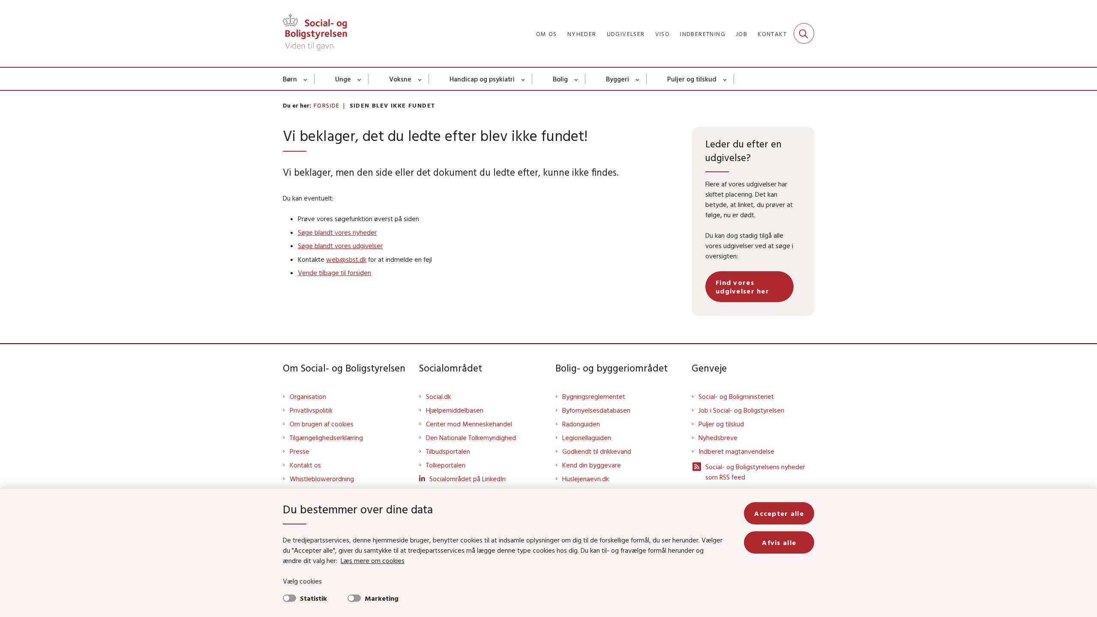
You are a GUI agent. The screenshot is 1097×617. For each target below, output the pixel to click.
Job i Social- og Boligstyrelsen (741, 410)
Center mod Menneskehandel (469, 423)
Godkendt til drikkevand (596, 451)
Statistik (313, 598)
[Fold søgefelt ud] (804, 33)
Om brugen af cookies (322, 423)
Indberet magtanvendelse (736, 451)
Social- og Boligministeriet (736, 396)
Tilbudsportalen (448, 451)
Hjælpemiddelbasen (454, 410)
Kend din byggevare (591, 465)
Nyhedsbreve (717, 437)
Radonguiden (581, 423)
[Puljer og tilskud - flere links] (725, 79)
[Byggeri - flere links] (638, 79)
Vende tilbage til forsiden (334, 272)
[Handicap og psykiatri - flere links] (523, 79)
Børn (290, 79)
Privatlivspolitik (311, 410)
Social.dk (438, 396)
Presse (299, 451)
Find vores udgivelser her (742, 286)
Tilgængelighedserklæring (326, 437)
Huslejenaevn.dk (585, 478)
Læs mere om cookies (373, 560)
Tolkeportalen (445, 465)
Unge (343, 79)
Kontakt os (305, 465)
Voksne (400, 79)
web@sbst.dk (346, 259)
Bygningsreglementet (593, 396)
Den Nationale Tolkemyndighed (471, 437)
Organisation (308, 396)
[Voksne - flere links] (420, 79)
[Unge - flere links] (360, 79)
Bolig (560, 79)
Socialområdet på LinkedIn (467, 478)
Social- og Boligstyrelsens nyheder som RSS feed (755, 471)
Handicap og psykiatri (482, 79)
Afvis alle (779, 542)
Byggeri (617, 79)
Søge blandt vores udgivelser (340, 245)
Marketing (382, 598)
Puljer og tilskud (691, 79)
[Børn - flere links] (306, 79)
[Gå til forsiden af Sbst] (315, 33)
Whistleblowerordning (322, 478)
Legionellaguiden (586, 437)
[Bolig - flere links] (576, 79)
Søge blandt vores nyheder (337, 232)
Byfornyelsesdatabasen (596, 410)
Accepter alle (779, 513)
